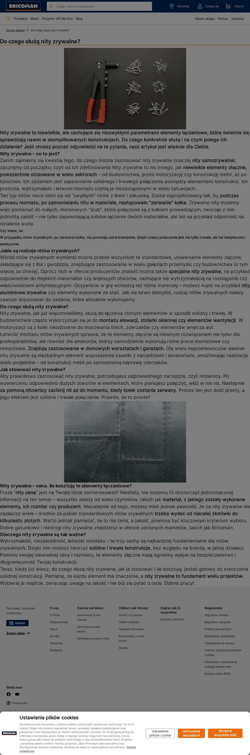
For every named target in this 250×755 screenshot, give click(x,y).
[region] (125, 733)
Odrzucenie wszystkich (191, 733)
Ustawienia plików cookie (160, 733)
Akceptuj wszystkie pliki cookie (225, 733)
